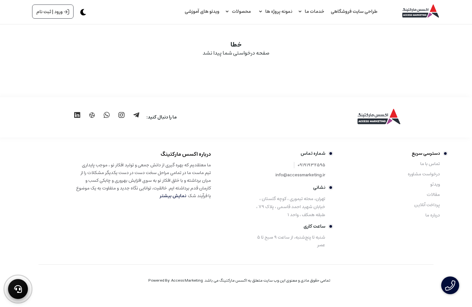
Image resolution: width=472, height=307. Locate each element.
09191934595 (311, 165)
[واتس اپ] (106, 115)
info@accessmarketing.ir (300, 175)
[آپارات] (91, 115)
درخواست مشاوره (424, 174)
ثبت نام (43, 12)
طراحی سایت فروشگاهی (354, 11)
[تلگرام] (136, 115)
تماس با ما (430, 164)
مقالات (433, 194)
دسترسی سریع (426, 153)
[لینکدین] (77, 115)
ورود (58, 12)
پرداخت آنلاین (427, 205)
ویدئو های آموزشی (202, 11)
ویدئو (435, 184)
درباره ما (432, 215)
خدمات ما (314, 11)
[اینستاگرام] (121, 115)
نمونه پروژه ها (278, 11)
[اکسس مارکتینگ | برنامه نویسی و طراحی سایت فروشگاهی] (369, 117)
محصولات (242, 11)
